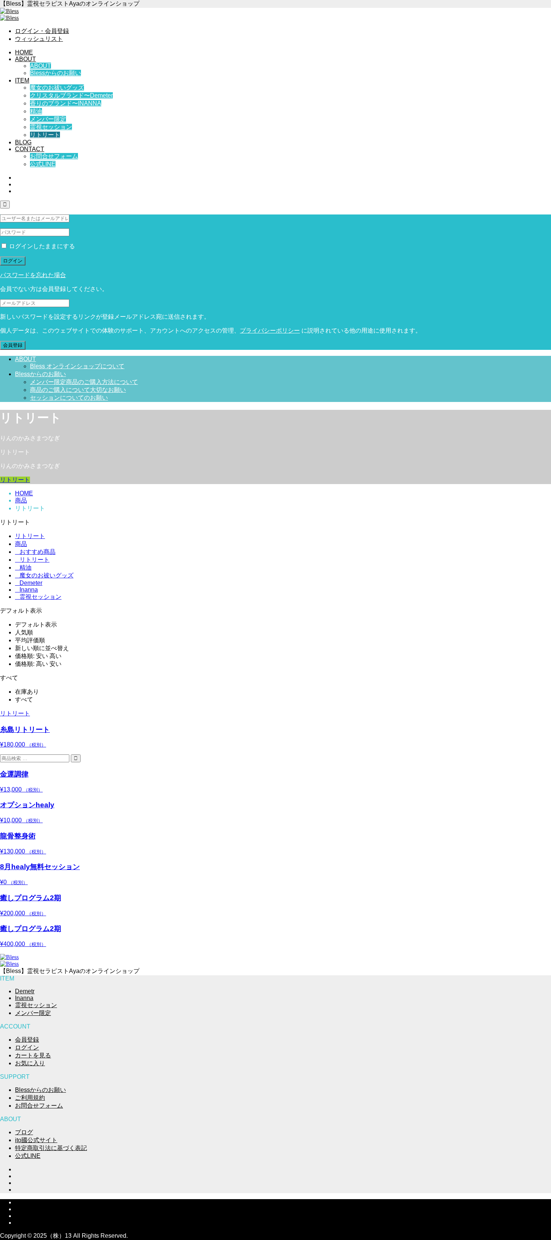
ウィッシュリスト (39, 39)
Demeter (28, 583)
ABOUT (25, 59)
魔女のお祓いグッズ (57, 87)
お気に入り (30, 1063)
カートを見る (33, 1055)
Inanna (26, 589)
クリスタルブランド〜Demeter (71, 95)
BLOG (23, 142)
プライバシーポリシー (270, 330)
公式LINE (42, 164)
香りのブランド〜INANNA (65, 103)
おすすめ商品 (35, 552)
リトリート (45, 135)
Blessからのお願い (55, 73)
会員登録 (12, 345)
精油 (36, 111)
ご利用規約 (30, 1098)
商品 (21, 544)
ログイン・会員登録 (42, 31)
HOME (24, 52)
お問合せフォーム (54, 156)
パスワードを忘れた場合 (33, 275)
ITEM (22, 80)
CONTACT (29, 149)
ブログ (24, 1132)
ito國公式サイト (36, 1140)
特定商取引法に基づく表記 (51, 1148)
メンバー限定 (48, 119)
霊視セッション (51, 127)
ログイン (12, 261)
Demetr (24, 991)
